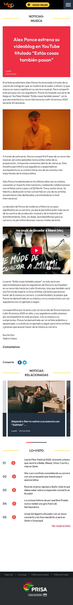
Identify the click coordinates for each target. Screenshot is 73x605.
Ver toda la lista (61, 526)
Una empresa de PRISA (36, 587)
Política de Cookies (61, 574)
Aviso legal (22, 574)
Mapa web (9, 574)
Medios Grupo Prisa (36, 595)
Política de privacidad (40, 574)
